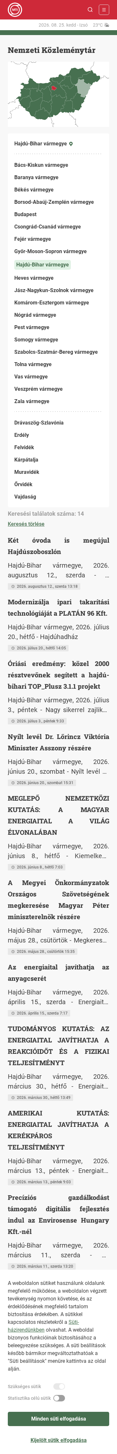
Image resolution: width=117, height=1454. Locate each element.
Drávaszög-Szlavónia (39, 423)
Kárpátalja (26, 460)
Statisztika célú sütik (29, 1398)
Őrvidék (23, 484)
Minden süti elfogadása (58, 1419)
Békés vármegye (34, 190)
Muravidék (26, 472)
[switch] (59, 1386)
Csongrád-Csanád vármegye (47, 227)
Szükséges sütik (24, 1386)
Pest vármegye (31, 327)
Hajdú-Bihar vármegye (42, 265)
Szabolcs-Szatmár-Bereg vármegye (56, 352)
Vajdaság (25, 497)
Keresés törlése (26, 524)
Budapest (25, 214)
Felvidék (24, 447)
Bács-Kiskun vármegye (41, 165)
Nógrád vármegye (35, 315)
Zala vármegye (31, 401)
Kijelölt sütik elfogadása (59, 1440)
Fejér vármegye (32, 239)
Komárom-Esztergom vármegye (51, 303)
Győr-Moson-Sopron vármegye (50, 251)
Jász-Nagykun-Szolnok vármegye (54, 290)
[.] (15, 10)
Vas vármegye (31, 377)
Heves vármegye (34, 278)
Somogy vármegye (36, 340)
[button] (90, 10)
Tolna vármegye (33, 364)
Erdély (21, 435)
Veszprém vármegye (38, 389)
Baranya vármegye (36, 177)
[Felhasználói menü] (104, 10)
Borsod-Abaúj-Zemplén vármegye (54, 202)
